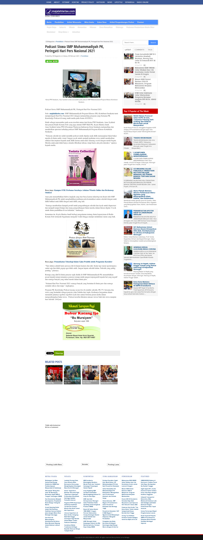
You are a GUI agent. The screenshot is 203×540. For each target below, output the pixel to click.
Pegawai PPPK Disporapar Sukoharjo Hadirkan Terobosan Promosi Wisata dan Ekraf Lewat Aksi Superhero (72, 506)
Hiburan (93, 27)
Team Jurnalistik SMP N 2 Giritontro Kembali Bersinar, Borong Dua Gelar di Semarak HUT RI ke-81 (145, 58)
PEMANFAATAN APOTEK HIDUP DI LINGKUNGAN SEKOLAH (143, 213)
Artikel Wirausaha (74, 22)
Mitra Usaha (89, 22)
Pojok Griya (51, 27)
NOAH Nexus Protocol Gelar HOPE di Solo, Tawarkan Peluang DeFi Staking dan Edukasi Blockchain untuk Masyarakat (143, 120)
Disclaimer (51, 32)
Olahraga (119, 27)
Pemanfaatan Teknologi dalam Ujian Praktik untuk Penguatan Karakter (83, 261)
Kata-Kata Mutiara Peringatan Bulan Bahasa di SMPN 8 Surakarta (144, 284)
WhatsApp (59, 353)
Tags (150, 50)
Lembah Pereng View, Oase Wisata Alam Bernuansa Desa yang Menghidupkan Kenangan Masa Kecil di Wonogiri (72, 484)
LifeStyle (119, 2)
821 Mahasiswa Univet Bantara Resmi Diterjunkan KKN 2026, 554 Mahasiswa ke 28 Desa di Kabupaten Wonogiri (144, 231)
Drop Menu (63, 32)
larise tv (62, 27)
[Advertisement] (130, 12)
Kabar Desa (101, 22)
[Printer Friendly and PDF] (52, 62)
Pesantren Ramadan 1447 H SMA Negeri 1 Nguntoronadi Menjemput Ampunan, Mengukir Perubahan (111, 514)
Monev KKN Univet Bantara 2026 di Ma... (107, 382)
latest (128, 50)
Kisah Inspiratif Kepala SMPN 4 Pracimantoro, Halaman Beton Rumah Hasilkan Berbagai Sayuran (148, 519)
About (57, 2)
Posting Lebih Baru (54, 464)
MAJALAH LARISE (94, 537)
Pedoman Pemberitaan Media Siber (140, 27)
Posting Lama (113, 464)
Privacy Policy (87, 2)
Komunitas (82, 27)
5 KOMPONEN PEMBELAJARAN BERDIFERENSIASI (140, 154)
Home (48, 2)
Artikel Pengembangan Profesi (122, 22)
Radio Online (142, 2)
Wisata (71, 27)
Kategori (101, 2)
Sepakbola (129, 2)
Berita (49, 22)
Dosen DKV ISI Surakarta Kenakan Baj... (53, 382)
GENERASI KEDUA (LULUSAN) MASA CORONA (144, 248)
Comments (139, 50)
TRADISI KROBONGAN (142, 138)
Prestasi (140, 22)
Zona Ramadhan (105, 27)
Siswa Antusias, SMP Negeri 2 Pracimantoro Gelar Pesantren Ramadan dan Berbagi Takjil (110, 504)
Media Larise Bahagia (122, 537)
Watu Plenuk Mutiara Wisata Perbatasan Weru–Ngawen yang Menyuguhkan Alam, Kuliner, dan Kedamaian (144, 194)
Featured (145, 476)
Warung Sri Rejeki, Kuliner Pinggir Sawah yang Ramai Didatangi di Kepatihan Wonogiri (144, 266)
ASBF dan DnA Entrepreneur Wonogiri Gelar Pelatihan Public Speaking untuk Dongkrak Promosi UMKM (91, 502)
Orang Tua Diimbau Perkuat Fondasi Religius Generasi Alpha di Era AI (130, 517)
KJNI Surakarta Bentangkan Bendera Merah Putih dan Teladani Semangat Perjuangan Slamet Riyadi (91, 484)
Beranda (85, 464)
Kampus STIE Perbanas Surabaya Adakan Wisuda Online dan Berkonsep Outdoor (79, 191)
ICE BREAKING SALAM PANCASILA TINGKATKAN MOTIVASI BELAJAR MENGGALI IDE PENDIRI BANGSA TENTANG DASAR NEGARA (144, 173)
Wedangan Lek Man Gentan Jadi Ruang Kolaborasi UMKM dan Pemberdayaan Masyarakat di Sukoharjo (53, 484)
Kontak (75, 2)
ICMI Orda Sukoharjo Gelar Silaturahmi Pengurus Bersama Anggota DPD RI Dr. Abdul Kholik (145, 97)
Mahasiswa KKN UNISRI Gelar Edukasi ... (90, 382)
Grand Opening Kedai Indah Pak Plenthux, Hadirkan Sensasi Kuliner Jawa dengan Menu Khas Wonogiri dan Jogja (53, 511)
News (109, 2)
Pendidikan (59, 22)
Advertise (76, 32)
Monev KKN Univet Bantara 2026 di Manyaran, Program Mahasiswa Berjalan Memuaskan (143, 83)
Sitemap (65, 2)
